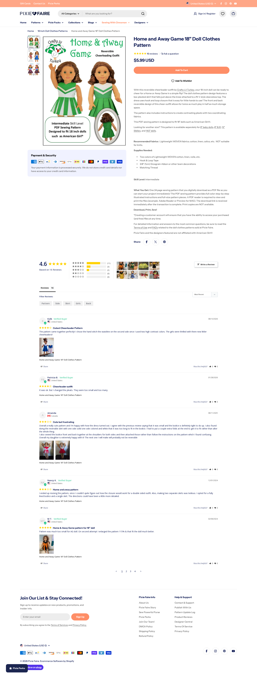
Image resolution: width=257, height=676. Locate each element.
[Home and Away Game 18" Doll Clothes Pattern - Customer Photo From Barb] (143, 275)
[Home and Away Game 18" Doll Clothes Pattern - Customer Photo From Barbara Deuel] (133, 275)
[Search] (143, 13)
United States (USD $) (202, 3)
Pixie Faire (33, 661)
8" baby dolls (206, 127)
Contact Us (39, 3)
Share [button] (45, 366)
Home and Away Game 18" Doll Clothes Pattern (60, 359)
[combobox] (102, 13)
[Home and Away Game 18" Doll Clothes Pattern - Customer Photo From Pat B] (133, 266)
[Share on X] (155, 241)
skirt (67, 303)
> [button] (140, 571)
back (88, 303)
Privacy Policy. (80, 625)
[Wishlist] (222, 13)
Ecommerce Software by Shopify (57, 661)
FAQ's (155, 227)
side (57, 303)
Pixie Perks (54, 3)
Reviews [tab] (45, 287)
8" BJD (217, 127)
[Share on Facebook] (146, 241)
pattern (46, 303)
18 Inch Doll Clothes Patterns (53, 31)
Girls (78, 303)
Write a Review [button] (207, 264)
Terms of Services (59, 625)
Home (31, 31)
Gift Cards (25, 3)
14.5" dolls (151, 130)
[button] (211, 366)
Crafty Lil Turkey (185, 89)
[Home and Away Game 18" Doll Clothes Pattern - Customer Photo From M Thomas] (122, 266)
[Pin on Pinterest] (164, 241)
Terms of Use (140, 227)
